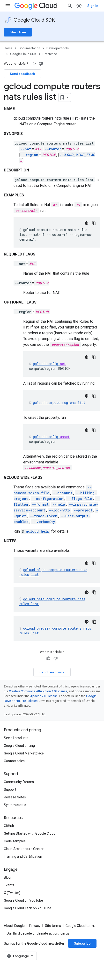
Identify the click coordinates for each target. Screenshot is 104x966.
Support (10, 789)
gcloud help (37, 531)
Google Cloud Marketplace (24, 753)
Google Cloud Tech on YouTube (27, 908)
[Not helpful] (41, 63)
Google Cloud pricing (19, 745)
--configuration (47, 498)
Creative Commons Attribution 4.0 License (38, 691)
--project (83, 510)
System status (15, 805)
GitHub (9, 826)
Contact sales (14, 761)
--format (40, 504)
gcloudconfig (49, 363)
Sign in (92, 6)
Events (9, 885)
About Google (14, 926)
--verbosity (43, 521)
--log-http (59, 510)
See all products (16, 738)
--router (53, 149)
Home (8, 48)
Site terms (53, 926)
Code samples (15, 841)
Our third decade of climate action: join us (38, 933)
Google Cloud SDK (34, 20)
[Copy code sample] (94, 223)
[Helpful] (33, 63)
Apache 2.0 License (44, 696)
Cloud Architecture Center (24, 849)
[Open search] (70, 6)
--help (58, 504)
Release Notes (15, 797)
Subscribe (82, 943)
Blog (7, 877)
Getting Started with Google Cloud (29, 833)
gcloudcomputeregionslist (59, 402)
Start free (18, 32)
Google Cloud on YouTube (23, 900)
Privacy (34, 926)
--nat (25, 149)
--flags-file (79, 498)
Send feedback (22, 74)
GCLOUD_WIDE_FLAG (77, 154)
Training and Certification (23, 856)
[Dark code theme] (86, 223)
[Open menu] (8, 6)
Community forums (19, 782)
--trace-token (43, 516)
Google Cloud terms (81, 926)
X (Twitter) (12, 893)
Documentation (29, 48)
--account (62, 493)
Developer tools (57, 48)
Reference (50, 54)
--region (29, 154)
